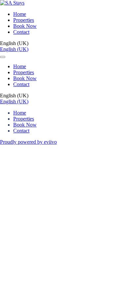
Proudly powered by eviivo (28, 142)
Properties (23, 20)
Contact (21, 32)
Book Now (25, 26)
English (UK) (14, 49)
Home (19, 14)
